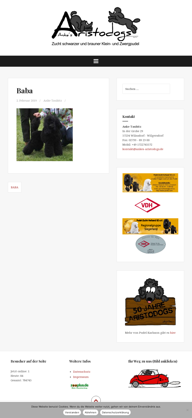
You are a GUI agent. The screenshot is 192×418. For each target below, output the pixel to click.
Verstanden (72, 412)
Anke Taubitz (53, 100)
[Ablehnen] (187, 410)
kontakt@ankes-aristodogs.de (143, 149)
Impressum (81, 377)
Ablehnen (90, 412)
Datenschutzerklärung (115, 412)
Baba (14, 187)
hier (173, 332)
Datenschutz (81, 371)
